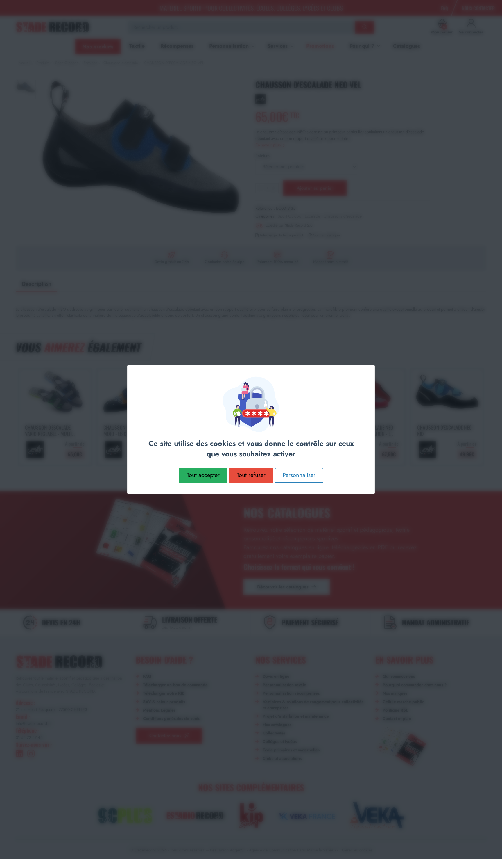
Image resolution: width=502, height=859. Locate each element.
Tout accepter (203, 475)
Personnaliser (299, 475)
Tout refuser (251, 475)
